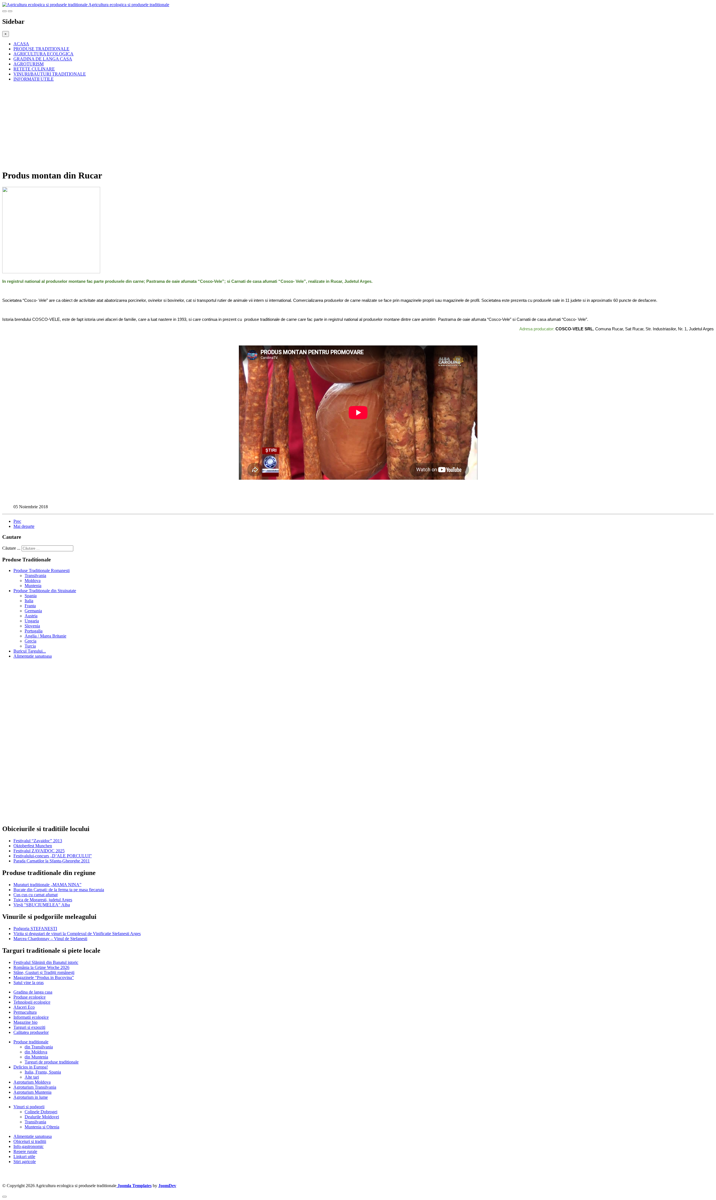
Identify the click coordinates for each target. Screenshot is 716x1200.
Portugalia (34, 631)
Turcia (30, 646)
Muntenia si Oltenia (42, 1126)
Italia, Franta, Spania (43, 1072)
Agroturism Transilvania (34, 1087)
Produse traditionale (30, 1041)
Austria (31, 615)
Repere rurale (25, 1151)
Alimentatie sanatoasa (32, 656)
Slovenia (32, 625)
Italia (29, 600)
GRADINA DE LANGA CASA (42, 59)
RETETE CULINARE (34, 69)
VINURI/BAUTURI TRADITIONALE (49, 74)
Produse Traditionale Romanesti (41, 570)
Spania (31, 595)
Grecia (30, 641)
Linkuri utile (24, 1156)
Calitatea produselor (31, 1032)
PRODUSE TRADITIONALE (41, 48)
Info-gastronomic (28, 1146)
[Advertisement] (170, 125)
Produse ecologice (29, 997)
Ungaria (32, 620)
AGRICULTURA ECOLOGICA (43, 53)
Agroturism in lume (30, 1097)
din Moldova (36, 1052)
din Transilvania (39, 1046)
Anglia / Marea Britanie (45, 636)
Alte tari (32, 1077)
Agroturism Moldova (32, 1082)
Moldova (33, 580)
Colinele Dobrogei (41, 1111)
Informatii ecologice (31, 1017)
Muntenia (33, 585)
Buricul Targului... (29, 651)
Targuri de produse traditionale (52, 1062)
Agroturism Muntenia (32, 1092)
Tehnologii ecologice (31, 1002)
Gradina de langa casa (32, 992)
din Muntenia (36, 1057)
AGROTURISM (28, 64)
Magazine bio (25, 1022)
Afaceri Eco (24, 1007)
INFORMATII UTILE (33, 79)
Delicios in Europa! (30, 1067)
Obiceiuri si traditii (29, 1141)
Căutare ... (11, 548)
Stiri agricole (24, 1161)
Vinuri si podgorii (28, 1106)
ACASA (21, 43)
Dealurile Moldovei (42, 1116)
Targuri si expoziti (29, 1027)
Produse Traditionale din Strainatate (44, 590)
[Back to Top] (4, 1196)
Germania (33, 610)
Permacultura (25, 1012)
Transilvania (35, 575)
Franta (30, 605)
